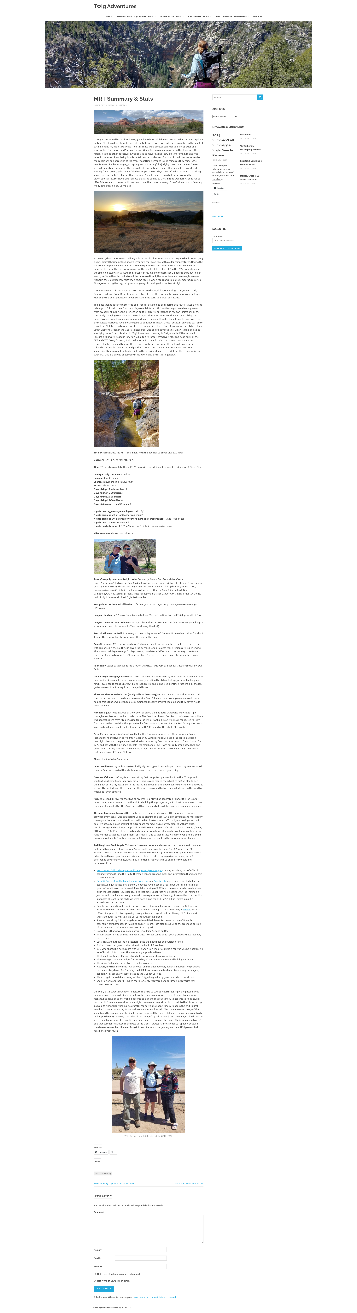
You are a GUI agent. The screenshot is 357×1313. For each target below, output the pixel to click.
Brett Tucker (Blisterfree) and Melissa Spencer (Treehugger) (130, 870)
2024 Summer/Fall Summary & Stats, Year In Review (223, 145)
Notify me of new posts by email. (113, 1280)
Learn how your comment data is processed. (154, 1297)
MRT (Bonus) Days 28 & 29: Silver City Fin (115, 1183)
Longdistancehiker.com (135, 880)
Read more (217, 216)
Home (109, 16)
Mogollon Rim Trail (117, 105)
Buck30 (101, 880)
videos (186, 909)
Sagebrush (160, 880)
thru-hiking (106, 1173)
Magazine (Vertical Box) (228, 126)
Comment (100, 1212)
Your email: (218, 236)
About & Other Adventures (231, 16)
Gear (256, 16)
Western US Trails (170, 16)
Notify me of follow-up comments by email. (118, 1273)
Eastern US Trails (198, 16)
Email (97, 1258)
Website (98, 1266)
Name (98, 1249)
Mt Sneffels (245, 134)
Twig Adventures (115, 6)
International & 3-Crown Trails (135, 16)
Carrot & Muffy (114, 880)
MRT (97, 1173)
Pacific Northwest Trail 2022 (188, 1183)
